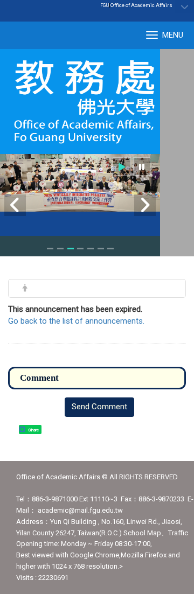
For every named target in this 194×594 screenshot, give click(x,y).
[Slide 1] (50, 248)
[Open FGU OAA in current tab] (80, 101)
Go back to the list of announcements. (76, 321)
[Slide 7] (110, 248)
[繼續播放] (122, 166)
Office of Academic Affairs (141, 5)
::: (166, 5)
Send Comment (99, 406)
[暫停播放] (141, 166)
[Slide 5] (90, 248)
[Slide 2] (60, 248)
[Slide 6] (101, 248)
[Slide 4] (80, 248)
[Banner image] (80, 183)
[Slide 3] (70, 248)
